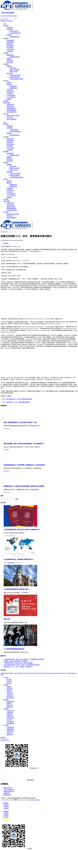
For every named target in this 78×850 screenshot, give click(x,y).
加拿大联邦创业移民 (15, 75)
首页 (5, 24)
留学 (41, 673)
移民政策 (20, 673)
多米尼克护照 (10, 718)
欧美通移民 (7, 793)
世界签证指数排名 (11, 112)
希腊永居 (9, 703)
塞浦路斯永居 (10, 701)
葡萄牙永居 (10, 707)
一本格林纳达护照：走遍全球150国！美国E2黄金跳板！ (19, 663)
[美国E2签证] (20, 615)
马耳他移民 (10, 29)
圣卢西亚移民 (10, 46)
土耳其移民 (10, 51)
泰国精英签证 (13, 86)
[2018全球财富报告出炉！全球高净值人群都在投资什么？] (20, 556)
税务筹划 (11, 673)
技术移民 (6, 815)
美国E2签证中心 (8, 787)
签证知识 (24, 673)
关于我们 (6, 113)
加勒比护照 (35, 673)
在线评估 (9, 683)
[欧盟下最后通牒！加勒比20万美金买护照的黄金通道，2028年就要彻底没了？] (15, 440)
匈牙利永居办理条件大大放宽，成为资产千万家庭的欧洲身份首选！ (22, 664)
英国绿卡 (9, 690)
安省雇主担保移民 (15, 77)
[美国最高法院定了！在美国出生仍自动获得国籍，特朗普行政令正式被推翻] (15, 482)
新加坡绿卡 (10, 688)
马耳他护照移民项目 (15, 33)
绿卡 (27, 673)
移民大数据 (7, 102)
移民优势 (45, 673)
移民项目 (6, 804)
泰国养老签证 (13, 88)
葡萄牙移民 (10, 60)
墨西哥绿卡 (10, 734)
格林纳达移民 (10, 40)
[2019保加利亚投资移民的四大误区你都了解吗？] (20, 585)
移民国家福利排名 (11, 110)
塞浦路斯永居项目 (15, 57)
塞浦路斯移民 (10, 55)
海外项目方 (10, 117)
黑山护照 (9, 720)
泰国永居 (9, 84)
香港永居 (9, 82)
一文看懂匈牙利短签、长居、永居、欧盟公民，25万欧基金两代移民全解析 (24, 659)
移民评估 (6, 818)
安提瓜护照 (10, 714)
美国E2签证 (13, 68)
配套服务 (9, 99)
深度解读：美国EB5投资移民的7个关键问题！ (16, 661)
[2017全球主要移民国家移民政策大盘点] (20, 645)
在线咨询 (6, 806)
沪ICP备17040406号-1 (34, 800)
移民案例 (9, 681)
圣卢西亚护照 (10, 721)
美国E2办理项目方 (12, 119)
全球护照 (6, 708)
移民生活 (30, 673)
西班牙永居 (10, 705)
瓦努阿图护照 (10, 723)
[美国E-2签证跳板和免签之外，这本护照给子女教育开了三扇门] (15, 419)
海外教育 (58, 673)
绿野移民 (3, 673)
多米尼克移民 (10, 49)
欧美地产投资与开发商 (13, 115)
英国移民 (9, 35)
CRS (66, 673)
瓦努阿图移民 (10, 42)
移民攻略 (7, 673)
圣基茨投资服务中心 (9, 791)
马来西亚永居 (10, 91)
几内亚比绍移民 (11, 95)
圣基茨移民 (10, 44)
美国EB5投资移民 (14, 69)
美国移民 (9, 66)
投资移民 (63, 673)
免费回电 (6, 820)
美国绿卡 (9, 686)
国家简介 (9, 396)
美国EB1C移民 (14, 71)
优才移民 (6, 725)
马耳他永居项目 (14, 31)
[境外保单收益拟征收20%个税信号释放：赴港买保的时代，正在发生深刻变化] (15, 461)
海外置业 (6, 101)
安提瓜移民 (10, 47)
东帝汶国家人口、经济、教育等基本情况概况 (17, 402)
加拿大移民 (10, 73)
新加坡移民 (10, 27)
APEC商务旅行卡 (11, 97)
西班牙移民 (10, 62)
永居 (39, 673)
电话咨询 (6, 803)
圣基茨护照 (10, 716)
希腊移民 (9, 58)
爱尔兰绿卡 (10, 692)
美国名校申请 (7, 795)
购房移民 (6, 699)
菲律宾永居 (10, 90)
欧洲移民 (69, 673)
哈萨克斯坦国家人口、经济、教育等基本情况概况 (18, 399)
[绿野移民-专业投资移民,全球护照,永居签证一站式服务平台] (39, 224)
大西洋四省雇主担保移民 (16, 79)
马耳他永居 (10, 694)
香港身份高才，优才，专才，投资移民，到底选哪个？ (18, 666)
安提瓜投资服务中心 (9, 789)
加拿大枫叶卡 (10, 696)
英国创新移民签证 (15, 36)
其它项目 (6, 243)
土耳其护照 (10, 712)
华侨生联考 (10, 93)
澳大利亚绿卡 (10, 697)
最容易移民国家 (11, 108)
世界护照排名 (10, 104)
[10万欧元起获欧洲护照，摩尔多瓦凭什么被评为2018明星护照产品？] (20, 526)
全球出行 (15, 673)
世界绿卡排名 (10, 106)
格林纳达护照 (10, 710)
